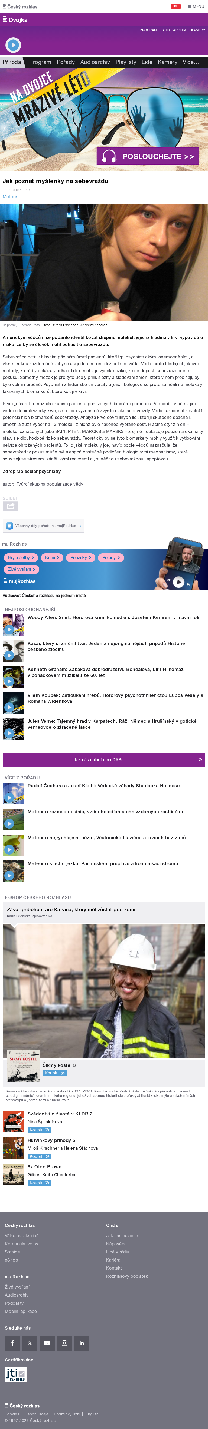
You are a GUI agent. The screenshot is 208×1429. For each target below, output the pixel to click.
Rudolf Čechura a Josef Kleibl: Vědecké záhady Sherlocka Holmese (104, 785)
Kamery (198, 30)
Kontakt (114, 1268)
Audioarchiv (174, 30)
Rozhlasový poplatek (127, 1276)
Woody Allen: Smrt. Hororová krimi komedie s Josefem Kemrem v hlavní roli (113, 617)
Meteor (10, 196)
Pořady (66, 62)
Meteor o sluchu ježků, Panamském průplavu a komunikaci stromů (103, 863)
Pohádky (78, 557)
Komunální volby (21, 1243)
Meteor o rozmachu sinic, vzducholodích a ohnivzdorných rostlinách (105, 811)
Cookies (12, 1414)
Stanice (12, 1252)
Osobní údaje (37, 1414)
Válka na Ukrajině (22, 1235)
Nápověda (116, 1243)
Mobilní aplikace (21, 1311)
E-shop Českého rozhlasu (38, 897)
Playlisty (126, 62)
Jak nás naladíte (122, 1235)
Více (191, 62)
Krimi (50, 557)
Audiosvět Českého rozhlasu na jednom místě (44, 595)
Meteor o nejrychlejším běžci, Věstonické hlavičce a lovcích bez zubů (107, 837)
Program (148, 30)
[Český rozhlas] (20, 6)
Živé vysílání (19, 569)
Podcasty (14, 1303)
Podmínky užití (67, 1414)
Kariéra (113, 1260)
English (92, 1414)
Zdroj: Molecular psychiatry (32, 471)
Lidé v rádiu (117, 1252)
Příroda (12, 62)
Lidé (147, 62)
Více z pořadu (22, 778)
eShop (11, 1260)
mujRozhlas (14, 544)
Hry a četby (19, 557)
